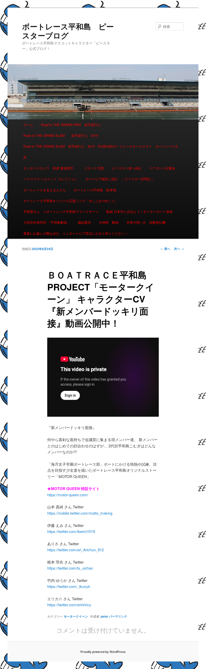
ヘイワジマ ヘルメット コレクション (50, 178)
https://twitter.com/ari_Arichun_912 (75, 549)
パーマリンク (118, 616)
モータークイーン (76, 616)
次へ (179, 248)
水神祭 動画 (109, 222)
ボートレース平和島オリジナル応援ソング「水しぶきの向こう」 (70, 200)
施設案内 (84, 222)
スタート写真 (94, 168)
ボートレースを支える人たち (44, 190)
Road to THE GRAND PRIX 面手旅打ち (71, 124)
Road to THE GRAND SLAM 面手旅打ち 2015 (60, 135)
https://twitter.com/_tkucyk (68, 586)
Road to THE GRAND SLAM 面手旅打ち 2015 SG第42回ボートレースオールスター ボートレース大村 (100, 151)
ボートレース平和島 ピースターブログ (68, 31)
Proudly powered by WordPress (103, 651)
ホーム (28, 124)
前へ (165, 248)
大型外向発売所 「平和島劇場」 (46, 222)
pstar (104, 616)
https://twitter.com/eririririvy (69, 604)
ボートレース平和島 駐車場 (95, 190)
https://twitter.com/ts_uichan (70, 568)
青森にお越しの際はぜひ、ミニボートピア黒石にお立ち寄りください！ (75, 233)
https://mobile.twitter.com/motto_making (79, 513)
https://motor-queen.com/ (67, 494)
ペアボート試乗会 (162, 168)
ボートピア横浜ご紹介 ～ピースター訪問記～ (119, 178)
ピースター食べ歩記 (126, 168)
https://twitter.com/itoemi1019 (71, 531)
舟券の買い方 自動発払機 (146, 222)
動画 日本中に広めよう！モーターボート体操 (139, 211)
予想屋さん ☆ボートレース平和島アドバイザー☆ (60, 211)
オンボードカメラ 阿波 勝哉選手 (50, 168)
